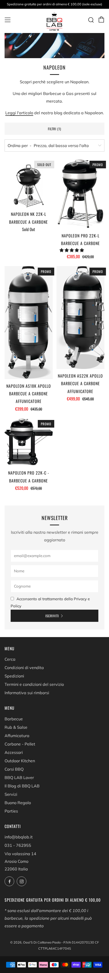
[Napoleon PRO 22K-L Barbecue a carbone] (81, 194)
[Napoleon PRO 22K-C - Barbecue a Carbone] (29, 442)
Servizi (11, 794)
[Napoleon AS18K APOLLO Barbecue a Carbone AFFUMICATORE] (29, 322)
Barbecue (14, 718)
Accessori (14, 752)
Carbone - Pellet (20, 744)
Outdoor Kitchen (20, 760)
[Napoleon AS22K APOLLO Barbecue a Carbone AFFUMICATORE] (81, 317)
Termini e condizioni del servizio (34, 684)
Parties (11, 811)
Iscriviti (52, 615)
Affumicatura (17, 735)
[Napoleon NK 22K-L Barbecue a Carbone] (29, 183)
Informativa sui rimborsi (27, 692)
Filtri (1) (54, 128)
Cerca (10, 659)
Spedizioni (14, 675)
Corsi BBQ (14, 769)
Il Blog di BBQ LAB (22, 785)
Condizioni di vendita (24, 667)
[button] (72, 250)
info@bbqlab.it (19, 836)
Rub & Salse (16, 727)
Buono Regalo (18, 802)
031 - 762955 (18, 845)
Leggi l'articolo (19, 112)
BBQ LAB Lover (19, 777)
